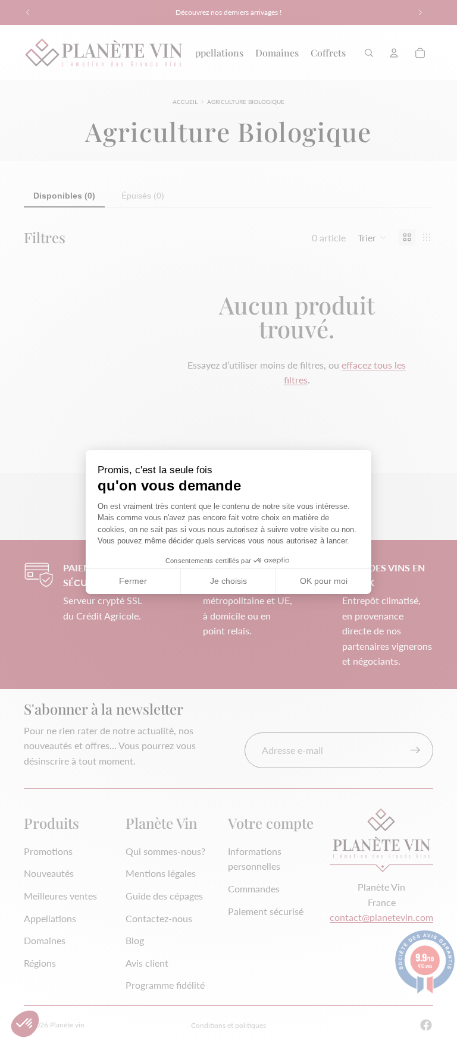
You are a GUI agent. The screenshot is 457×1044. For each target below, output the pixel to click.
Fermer (133, 581)
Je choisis (228, 581)
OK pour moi (324, 581)
